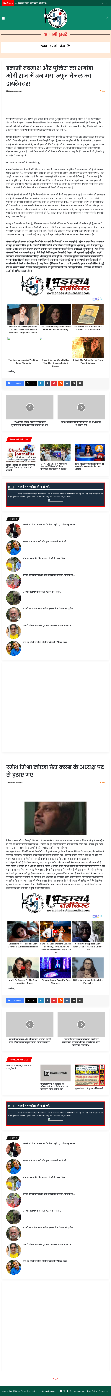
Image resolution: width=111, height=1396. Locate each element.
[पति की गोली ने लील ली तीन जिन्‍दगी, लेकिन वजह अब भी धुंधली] (13, 648)
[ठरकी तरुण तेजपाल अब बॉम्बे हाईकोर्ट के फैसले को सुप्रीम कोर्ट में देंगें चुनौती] (13, 614)
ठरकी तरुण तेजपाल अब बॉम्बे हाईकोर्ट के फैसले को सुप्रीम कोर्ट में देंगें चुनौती (42, 3)
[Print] (80, 383)
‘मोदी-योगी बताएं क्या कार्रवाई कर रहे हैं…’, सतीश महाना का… (49, 524)
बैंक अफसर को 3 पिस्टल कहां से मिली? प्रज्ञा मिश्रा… (45, 558)
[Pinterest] (54, 383)
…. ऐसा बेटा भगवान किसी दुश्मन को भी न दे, (42, 592)
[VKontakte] (67, 383)
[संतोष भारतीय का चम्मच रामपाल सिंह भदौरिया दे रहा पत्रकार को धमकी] (21, 453)
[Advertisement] (56, 102)
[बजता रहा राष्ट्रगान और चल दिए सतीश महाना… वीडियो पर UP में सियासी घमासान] (13, 581)
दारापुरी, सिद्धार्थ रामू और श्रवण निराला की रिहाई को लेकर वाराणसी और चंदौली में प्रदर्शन (53, 466)
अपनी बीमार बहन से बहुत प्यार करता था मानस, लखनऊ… (48, 625)
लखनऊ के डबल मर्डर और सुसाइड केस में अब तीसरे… (45, 541)
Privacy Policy (91, 1391)
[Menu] (3, 19)
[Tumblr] (47, 383)
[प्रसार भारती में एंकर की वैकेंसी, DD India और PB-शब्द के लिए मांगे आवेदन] (90, 452)
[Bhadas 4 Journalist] (55, 18)
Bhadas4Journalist (15, 91)
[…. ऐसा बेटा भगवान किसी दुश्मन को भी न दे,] (13, 598)
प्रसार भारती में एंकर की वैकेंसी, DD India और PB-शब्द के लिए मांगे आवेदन (90, 466)
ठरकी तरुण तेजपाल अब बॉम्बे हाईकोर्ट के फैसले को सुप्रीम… (48, 608)
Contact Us (103, 1391)
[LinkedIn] (41, 383)
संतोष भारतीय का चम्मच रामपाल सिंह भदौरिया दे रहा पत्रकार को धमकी (20, 468)
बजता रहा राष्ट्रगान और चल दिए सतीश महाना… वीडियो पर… (49, 575)
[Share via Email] (73, 383)
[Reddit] (60, 383)
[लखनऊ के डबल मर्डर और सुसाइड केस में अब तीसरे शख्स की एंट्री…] (13, 547)
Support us (79, 1391)
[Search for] (107, 19)
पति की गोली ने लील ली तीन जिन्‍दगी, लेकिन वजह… (45, 642)
